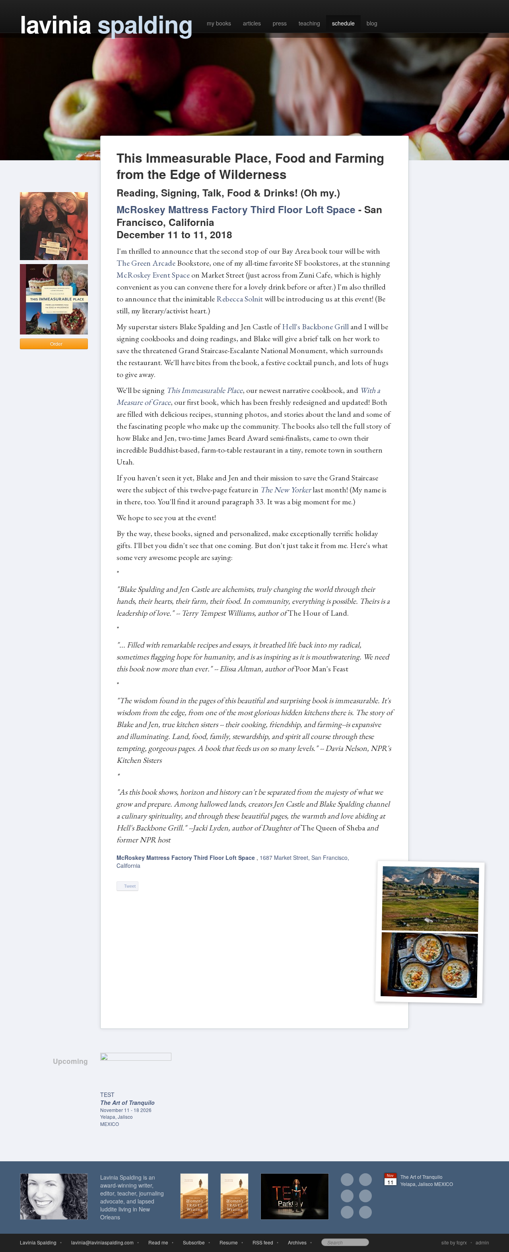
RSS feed (261, 1242)
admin (482, 1242)
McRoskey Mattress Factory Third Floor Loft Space (186, 857)
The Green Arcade (146, 263)
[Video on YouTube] (347, 1213)
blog (372, 23)
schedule (343, 23)
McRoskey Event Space (153, 275)
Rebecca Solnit (239, 299)
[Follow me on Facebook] (365, 1180)
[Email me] (347, 1180)
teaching (309, 23)
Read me (157, 1242)
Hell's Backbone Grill (315, 326)
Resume (227, 1242)
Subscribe (193, 1242)
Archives (296, 1242)
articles (252, 23)
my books (219, 23)
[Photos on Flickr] (365, 1197)
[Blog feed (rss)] (365, 1213)
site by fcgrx (454, 1242)
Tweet (129, 886)
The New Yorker (285, 489)
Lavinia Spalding (38, 1242)
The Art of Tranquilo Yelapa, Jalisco (426, 1180)
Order (55, 343)
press (280, 23)
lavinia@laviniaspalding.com (101, 1242)
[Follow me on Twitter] (347, 1197)
